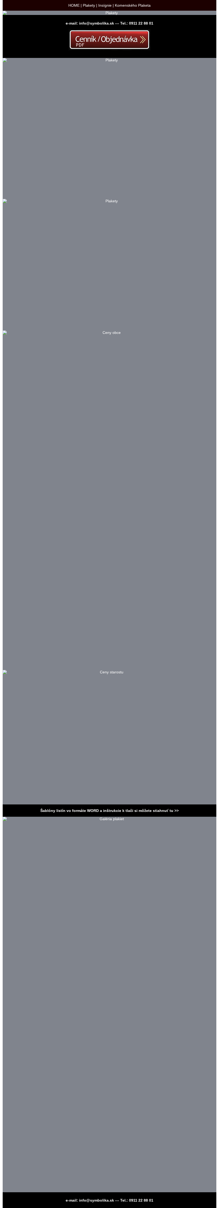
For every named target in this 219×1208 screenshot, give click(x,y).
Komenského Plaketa (133, 5)
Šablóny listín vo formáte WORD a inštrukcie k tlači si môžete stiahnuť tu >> (109, 810)
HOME (74, 5)
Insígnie (105, 5)
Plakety (89, 5)
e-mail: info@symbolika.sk (90, 23)
